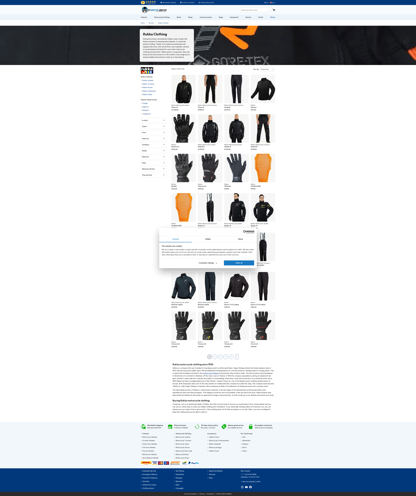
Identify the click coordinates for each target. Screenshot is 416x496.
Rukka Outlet (147, 94)
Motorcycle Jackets (183, 437)
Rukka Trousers (148, 84)
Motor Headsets (215, 444)
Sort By (256, 69)
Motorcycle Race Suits (184, 451)
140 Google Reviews (150, 3)
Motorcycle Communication (219, 440)
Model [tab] (144, 151)
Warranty (146, 481)
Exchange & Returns (150, 474)
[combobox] (255, 10)
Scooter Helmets (149, 440)
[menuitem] (144, 17)
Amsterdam (180, 474)
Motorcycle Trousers (183, 440)
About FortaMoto (216, 471)
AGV (244, 437)
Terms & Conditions (190, 494)
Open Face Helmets (150, 444)
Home (143, 23)
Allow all (239, 263)
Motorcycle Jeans (182, 444)
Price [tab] (144, 132)
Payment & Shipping (150, 478)
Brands (151, 23)
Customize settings (206, 263)
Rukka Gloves (148, 87)
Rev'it (244, 447)
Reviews (212, 474)
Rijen (177, 485)
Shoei (244, 451)
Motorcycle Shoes (182, 458)
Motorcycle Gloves (183, 447)
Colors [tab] (144, 126)
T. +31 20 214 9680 (249, 474)
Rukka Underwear (149, 91)
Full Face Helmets (149, 447)
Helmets (146, 434)
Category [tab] (145, 145)
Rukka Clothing (163, 23)
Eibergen (179, 478)
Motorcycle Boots (182, 454)
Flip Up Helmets (148, 451)
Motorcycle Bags (215, 447)
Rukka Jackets (148, 80)
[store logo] (154, 10)
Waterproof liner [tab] (148, 169)
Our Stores (180, 471)
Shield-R (146, 110)
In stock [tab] (145, 120)
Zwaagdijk (179, 488)
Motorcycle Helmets (150, 437)
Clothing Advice (148, 488)
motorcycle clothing (210, 373)
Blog (210, 478)
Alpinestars (246, 440)
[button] (273, 3)
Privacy (202, 494)
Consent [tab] (175, 239)
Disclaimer (210, 494)
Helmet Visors (214, 437)
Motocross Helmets (150, 454)
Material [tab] (145, 157)
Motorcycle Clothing (183, 434)
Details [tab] (208, 239)
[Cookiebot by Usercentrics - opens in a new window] (244, 232)
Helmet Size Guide (149, 485)
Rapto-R (146, 107)
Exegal (145, 103)
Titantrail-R (146, 114)
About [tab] (240, 239)
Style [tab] (144, 163)
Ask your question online (251, 481)
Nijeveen (179, 481)
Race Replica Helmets (150, 458)
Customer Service (149, 471)
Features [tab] (145, 138)
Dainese (245, 444)
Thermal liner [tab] (147, 175)
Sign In (266, 2)
